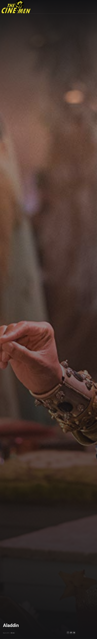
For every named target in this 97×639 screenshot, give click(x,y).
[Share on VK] (74, 632)
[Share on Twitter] (71, 632)
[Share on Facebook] (68, 632)
